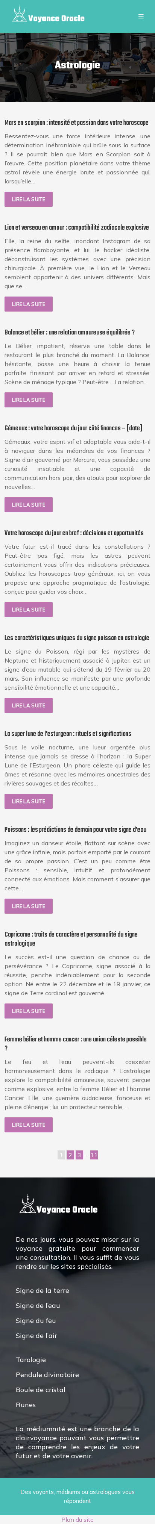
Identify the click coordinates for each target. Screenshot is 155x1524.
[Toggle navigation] (141, 16)
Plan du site (77, 1519)
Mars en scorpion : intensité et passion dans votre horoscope (77, 123)
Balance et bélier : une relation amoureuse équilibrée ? (70, 332)
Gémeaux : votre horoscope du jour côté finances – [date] (73, 428)
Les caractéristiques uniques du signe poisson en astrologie (77, 638)
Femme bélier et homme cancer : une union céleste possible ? (76, 1044)
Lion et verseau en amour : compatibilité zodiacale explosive (77, 227)
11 (94, 1155)
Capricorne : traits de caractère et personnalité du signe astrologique (71, 939)
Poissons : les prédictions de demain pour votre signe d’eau (75, 830)
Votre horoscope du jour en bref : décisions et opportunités (74, 533)
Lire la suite (28, 199)
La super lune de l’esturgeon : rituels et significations (68, 734)
